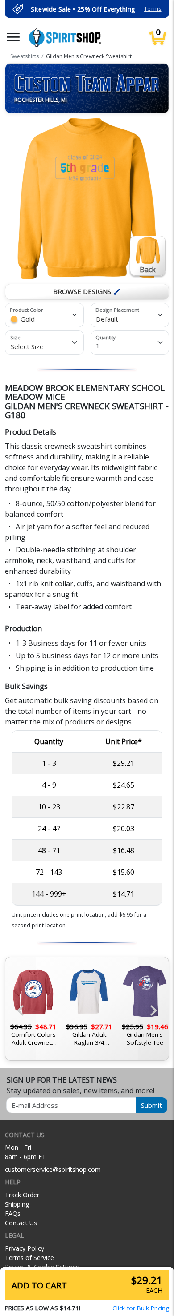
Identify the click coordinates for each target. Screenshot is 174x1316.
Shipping (17, 1204)
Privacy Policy (24, 1248)
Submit (151, 1105)
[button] (13, 37)
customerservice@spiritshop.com (53, 1169)
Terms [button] (152, 8)
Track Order (22, 1195)
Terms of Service (29, 1257)
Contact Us (21, 1223)
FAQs (13, 1213)
